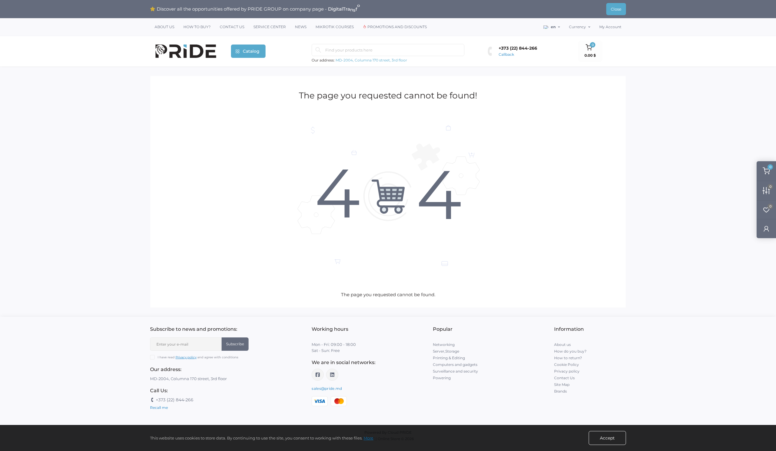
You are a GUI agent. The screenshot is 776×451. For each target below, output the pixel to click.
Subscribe (235, 344)
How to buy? (197, 27)
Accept (607, 438)
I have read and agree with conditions (198, 357)
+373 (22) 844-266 (518, 48)
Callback (506, 54)
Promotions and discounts (396, 27)
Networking (444, 344)
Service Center (269, 27)
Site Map (562, 384)
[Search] (318, 50)
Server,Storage (446, 351)
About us (164, 27)
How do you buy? (570, 351)
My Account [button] (610, 27)
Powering (442, 378)
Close (616, 9)
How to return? (568, 358)
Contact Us (232, 27)
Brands (560, 391)
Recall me (159, 407)
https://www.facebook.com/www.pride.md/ (318, 375)
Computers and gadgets (455, 364)
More (368, 438)
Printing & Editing (449, 358)
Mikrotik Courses (335, 27)
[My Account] (766, 228)
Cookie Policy (566, 364)
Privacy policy (186, 357)
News (300, 27)
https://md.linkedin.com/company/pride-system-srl (332, 375)
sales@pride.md (327, 388)
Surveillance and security (455, 371)
